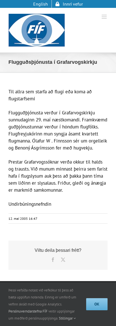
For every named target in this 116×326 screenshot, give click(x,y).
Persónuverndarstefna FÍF (28, 311)
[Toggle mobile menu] (105, 17)
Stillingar (66, 318)
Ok (96, 304)
